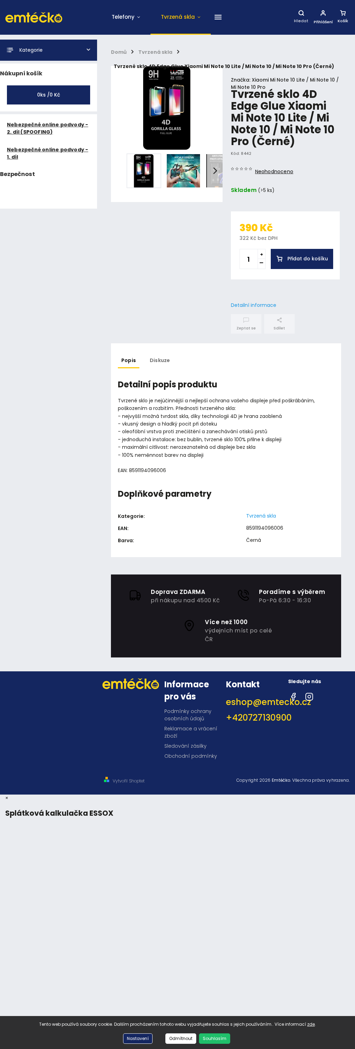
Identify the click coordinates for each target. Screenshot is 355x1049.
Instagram (309, 694)
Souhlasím (214, 1038)
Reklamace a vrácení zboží (190, 732)
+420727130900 (254, 718)
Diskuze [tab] (160, 360)
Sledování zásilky (185, 745)
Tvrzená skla (261, 515)
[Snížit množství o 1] (261, 264)
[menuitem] (125, 17)
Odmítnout (180, 1038)
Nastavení (138, 1038)
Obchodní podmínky (190, 756)
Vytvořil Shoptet (129, 781)
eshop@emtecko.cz (254, 702)
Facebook (293, 694)
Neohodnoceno (274, 171)
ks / (48, 94)
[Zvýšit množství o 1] (261, 254)
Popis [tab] (128, 360)
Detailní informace (253, 305)
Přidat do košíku (307, 258)
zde (311, 1024)
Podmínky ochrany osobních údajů (187, 715)
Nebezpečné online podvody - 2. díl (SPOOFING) (47, 128)
